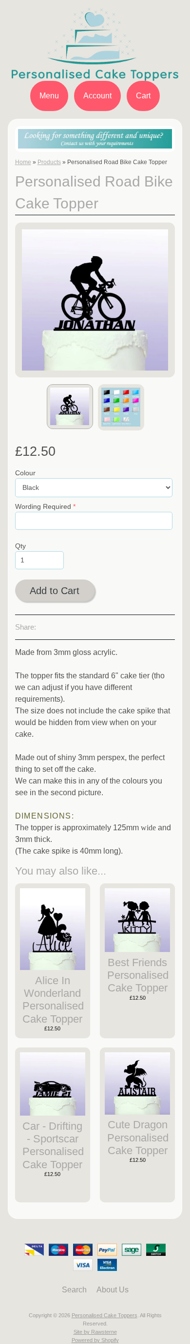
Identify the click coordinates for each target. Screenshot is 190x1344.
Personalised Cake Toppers (104, 1315)
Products (49, 162)
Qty (20, 546)
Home (23, 162)
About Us (112, 1290)
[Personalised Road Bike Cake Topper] (70, 406)
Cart (143, 96)
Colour (25, 473)
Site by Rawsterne (95, 1332)
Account (97, 96)
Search (74, 1290)
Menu (49, 96)
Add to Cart (54, 590)
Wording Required (43, 506)
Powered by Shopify (95, 1340)
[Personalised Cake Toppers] (95, 75)
